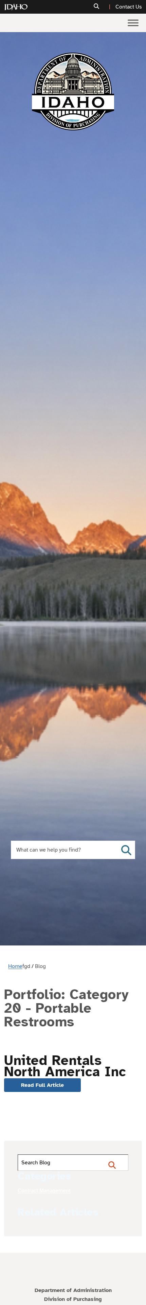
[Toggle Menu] (133, 22)
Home (15, 966)
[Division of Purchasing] (73, 91)
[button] (103, 6)
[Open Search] (126, 849)
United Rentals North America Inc (65, 1066)
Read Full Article (42, 1085)
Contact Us (128, 6)
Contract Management (44, 1190)
